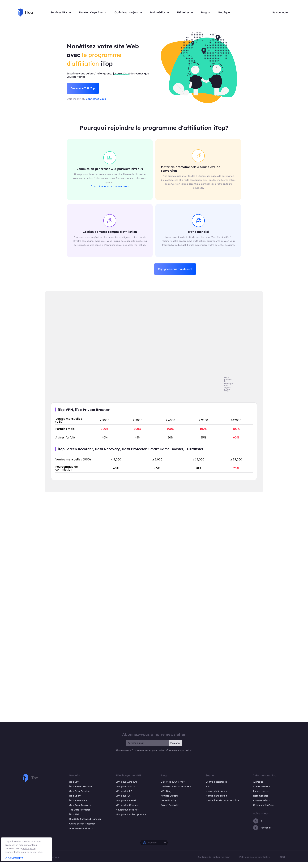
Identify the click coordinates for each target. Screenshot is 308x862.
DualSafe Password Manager (85, 819)
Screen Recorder (170, 805)
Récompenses (260, 795)
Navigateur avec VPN (127, 809)
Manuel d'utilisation (216, 791)
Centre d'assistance (216, 781)
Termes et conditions (154, 703)
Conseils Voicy (168, 800)
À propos (258, 781)
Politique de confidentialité (254, 857)
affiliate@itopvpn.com (154, 671)
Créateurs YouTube (263, 805)
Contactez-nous (261, 786)
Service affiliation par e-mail (154, 682)
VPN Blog (166, 791)
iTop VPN (74, 781)
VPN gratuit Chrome (127, 805)
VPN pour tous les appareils (131, 814)
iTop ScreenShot (78, 800)
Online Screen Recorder (82, 823)
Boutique (224, 12)
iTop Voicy (75, 795)
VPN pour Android (126, 800)
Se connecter (280, 12)
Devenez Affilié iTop (83, 88)
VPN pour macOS (125, 786)
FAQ (208, 786)
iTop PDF (74, 814)
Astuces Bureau (169, 795)
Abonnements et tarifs (81, 828)
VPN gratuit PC (124, 791)
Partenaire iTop (261, 800)
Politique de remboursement (214, 857)
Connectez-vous (96, 98)
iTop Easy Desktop (79, 791)
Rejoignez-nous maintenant (175, 269)
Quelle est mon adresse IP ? (176, 786)
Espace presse (261, 791)
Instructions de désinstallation (222, 800)
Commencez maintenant (154, 612)
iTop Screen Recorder (81, 786)
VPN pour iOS (123, 795)
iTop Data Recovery (80, 805)
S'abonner (175, 743)
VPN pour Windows (126, 781)
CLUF (282, 857)
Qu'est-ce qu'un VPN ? (172, 781)
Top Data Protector (79, 809)
